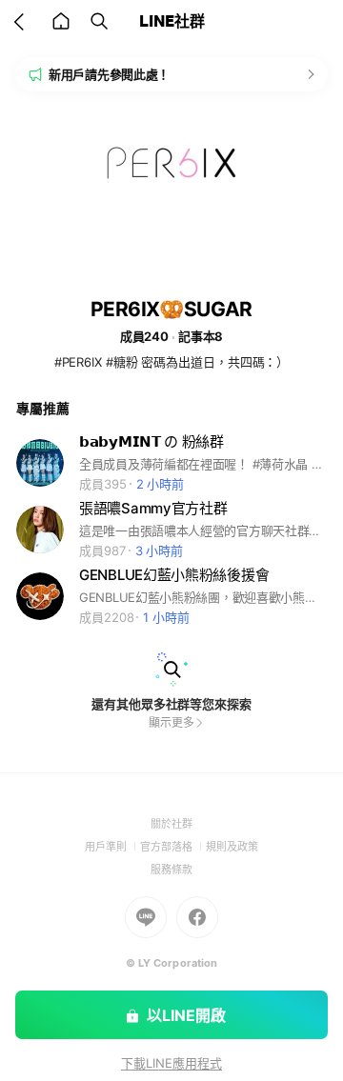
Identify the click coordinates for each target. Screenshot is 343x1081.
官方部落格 (173, 846)
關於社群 (171, 824)
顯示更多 (171, 722)
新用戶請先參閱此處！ (109, 74)
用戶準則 (112, 846)
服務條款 (171, 869)
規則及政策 (232, 846)
